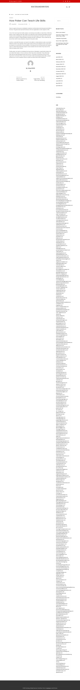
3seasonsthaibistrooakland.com (63, 302)
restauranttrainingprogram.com (63, 281)
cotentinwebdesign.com (61, 191)
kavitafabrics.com (60, 451)
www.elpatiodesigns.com (61, 603)
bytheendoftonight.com (61, 320)
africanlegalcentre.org (61, 374)
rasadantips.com (60, 127)
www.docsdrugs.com (61, 553)
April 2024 (58, 57)
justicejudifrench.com (61, 397)
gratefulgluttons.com (61, 323)
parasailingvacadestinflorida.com (63, 632)
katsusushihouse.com (61, 375)
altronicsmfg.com (60, 130)
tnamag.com (59, 493)
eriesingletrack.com (60, 248)
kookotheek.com (60, 172)
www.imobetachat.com (61, 514)
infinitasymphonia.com (61, 372)
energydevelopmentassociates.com (64, 205)
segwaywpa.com (60, 499)
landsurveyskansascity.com (62, 547)
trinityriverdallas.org (60, 299)
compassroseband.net (61, 488)
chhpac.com (59, 657)
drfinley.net (58, 645)
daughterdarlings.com (61, 115)
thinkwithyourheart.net (61, 226)
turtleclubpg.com (60, 457)
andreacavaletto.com (61, 308)
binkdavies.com (59, 362)
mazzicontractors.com (61, 596)
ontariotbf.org (59, 145)
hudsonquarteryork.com (61, 605)
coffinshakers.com (60, 394)
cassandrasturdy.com (61, 326)
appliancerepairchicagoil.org (62, 144)
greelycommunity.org (61, 377)
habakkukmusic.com (60, 520)
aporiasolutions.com (60, 497)
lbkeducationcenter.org (61, 297)
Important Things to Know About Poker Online (62, 35)
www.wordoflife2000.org (61, 230)
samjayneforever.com (61, 623)
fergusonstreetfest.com (61, 621)
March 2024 (58, 59)
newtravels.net (59, 136)
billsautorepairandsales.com (62, 617)
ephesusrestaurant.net (61, 599)
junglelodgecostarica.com (62, 420)
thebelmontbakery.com (61, 139)
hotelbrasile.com (60, 183)
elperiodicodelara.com (61, 111)
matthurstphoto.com (61, 624)
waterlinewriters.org (60, 503)
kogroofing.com (59, 168)
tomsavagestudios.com (61, 285)
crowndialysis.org (60, 279)
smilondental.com (60, 265)
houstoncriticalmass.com (62, 341)
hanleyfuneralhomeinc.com (62, 256)
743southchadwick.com (61, 212)
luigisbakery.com (60, 573)
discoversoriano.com (61, 332)
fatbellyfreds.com (60, 602)
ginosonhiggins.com (60, 427)
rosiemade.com (59, 251)
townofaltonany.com (61, 435)
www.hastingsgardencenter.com (63, 590)
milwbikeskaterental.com (62, 432)
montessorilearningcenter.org (63, 620)
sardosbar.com (59, 236)
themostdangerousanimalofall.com (64, 342)
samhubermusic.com (61, 670)
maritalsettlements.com (61, 430)
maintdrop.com (59, 163)
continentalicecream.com (62, 359)
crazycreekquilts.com (61, 360)
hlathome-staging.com (61, 274)
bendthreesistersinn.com (62, 444)
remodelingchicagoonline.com (63, 565)
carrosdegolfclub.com (61, 203)
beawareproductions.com (62, 390)
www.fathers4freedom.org (62, 530)
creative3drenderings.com (62, 508)
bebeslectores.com (60, 196)
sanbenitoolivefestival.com (62, 327)
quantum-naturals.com (61, 618)
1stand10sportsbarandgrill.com (63, 259)
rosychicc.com (59, 317)
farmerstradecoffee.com (62, 509)
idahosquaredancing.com (62, 232)
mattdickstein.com (60, 515)
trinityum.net (59, 594)
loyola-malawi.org (60, 315)
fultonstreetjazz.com (61, 184)
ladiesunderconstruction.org (62, 194)
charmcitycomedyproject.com (63, 388)
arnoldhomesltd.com (61, 218)
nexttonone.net (59, 521)
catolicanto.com (60, 296)
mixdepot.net (59, 581)
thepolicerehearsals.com (62, 344)
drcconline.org (59, 468)
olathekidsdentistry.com (61, 254)
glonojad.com (59, 381)
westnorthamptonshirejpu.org (63, 181)
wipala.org (58, 314)
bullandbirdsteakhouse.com (62, 559)
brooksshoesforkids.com (61, 494)
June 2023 (58, 81)
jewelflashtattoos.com (61, 154)
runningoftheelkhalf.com (61, 533)
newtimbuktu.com (60, 129)
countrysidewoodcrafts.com (62, 142)
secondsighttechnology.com (62, 269)
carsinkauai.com (59, 629)
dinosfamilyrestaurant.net (62, 199)
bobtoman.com (59, 165)
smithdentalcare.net (60, 667)
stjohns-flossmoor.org (61, 445)
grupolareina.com (60, 188)
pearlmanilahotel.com (61, 162)
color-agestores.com (61, 312)
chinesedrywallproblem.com (62, 442)
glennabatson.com (60, 353)
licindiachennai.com (60, 114)
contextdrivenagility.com (61, 391)
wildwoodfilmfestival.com (62, 180)
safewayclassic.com (60, 141)
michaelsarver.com (60, 271)
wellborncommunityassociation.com (64, 178)
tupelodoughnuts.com (61, 253)
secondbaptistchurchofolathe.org (64, 654)
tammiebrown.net (60, 414)
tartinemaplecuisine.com (62, 406)
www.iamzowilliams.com (61, 588)
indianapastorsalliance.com (62, 475)
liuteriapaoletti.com (60, 439)
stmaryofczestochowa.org (62, 396)
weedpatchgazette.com (61, 245)
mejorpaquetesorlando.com (62, 257)
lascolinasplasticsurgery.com (62, 560)
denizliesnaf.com (60, 481)
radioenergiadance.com (61, 171)
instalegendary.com (60, 147)
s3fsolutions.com (60, 208)
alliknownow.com (60, 345)
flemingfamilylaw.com (61, 647)
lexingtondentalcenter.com (62, 277)
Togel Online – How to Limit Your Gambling (39, 79)
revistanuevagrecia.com (61, 382)
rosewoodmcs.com (60, 582)
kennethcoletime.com (61, 402)
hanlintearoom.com (60, 638)
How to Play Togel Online (61, 41)
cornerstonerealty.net (61, 585)
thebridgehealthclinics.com (62, 502)
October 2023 (59, 71)
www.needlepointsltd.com (62, 557)
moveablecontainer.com (61, 187)
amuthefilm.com (60, 368)
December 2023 (59, 66)
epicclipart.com (59, 160)
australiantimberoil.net (61, 197)
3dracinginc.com (60, 339)
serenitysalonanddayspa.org (62, 120)
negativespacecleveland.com (63, 438)
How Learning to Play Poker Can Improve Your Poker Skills (62, 44)
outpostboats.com (60, 318)
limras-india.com (60, 109)
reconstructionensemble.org (62, 450)
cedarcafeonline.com (61, 121)
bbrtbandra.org (59, 157)
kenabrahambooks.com (61, 365)
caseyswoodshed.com (61, 478)
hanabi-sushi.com (60, 575)
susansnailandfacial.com (61, 526)
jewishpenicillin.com (60, 284)
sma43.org (58, 563)
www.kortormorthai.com (61, 542)
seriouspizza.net (59, 487)
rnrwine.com (59, 648)
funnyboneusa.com (60, 447)
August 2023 (59, 76)
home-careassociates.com (62, 306)
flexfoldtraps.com (60, 539)
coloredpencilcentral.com (62, 220)
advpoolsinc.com (60, 472)
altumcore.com (59, 490)
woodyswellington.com (61, 600)
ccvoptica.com (59, 570)
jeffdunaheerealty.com (61, 535)
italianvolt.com (59, 238)
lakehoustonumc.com (61, 518)
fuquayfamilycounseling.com (62, 651)
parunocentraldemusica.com (62, 609)
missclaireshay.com (60, 108)
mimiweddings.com (60, 665)
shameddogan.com (60, 505)
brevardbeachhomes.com (62, 209)
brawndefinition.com (60, 357)
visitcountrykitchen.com (61, 423)
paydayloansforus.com (61, 138)
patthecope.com (60, 484)
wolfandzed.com (60, 576)
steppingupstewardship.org (62, 569)
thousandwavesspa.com (61, 462)
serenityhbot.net (60, 523)
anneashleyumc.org (60, 545)
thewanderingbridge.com (62, 399)
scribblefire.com (60, 303)
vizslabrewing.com (60, 241)
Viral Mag (48, 688)
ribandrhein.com (60, 293)
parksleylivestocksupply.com (62, 309)
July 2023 (58, 78)
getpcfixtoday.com (60, 156)
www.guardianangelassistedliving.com (64, 611)
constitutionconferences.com (63, 482)
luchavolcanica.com (60, 453)
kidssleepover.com (60, 135)
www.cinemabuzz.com (61, 579)
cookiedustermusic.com (61, 448)
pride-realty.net (59, 633)
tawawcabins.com (60, 233)
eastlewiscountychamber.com (63, 347)
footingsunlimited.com (61, 550)
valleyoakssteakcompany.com (63, 476)
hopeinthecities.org (60, 321)
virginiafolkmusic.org (60, 290)
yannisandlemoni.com (61, 244)
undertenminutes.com (61, 124)
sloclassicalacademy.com (62, 350)
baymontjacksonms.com (61, 433)
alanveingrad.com (60, 426)
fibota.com (58, 606)
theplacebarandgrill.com (62, 469)
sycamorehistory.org (61, 584)
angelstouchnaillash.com (61, 262)
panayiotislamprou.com (61, 174)
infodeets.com (59, 117)
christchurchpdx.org (60, 363)
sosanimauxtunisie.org (61, 166)
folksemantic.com (60, 235)
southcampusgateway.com (62, 175)
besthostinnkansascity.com (62, 666)
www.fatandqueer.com (61, 544)
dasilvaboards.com (60, 351)
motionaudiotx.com (60, 660)
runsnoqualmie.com (60, 551)
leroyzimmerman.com (61, 644)
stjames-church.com (61, 384)
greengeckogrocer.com (61, 272)
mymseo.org (59, 656)
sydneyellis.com (59, 278)
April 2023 (58, 85)
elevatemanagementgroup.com (63, 642)
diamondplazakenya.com (62, 614)
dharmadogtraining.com (61, 659)
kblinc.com (58, 247)
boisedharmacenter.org (61, 311)
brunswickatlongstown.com (62, 405)
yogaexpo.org (59, 305)
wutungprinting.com (60, 429)
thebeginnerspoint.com (61, 333)
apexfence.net (59, 672)
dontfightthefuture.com (61, 217)
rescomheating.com (60, 663)
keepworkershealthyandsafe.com (64, 148)
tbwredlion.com (59, 615)
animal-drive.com (60, 491)
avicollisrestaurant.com (61, 466)
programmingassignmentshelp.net (64, 133)
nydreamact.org (60, 151)
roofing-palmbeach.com (61, 215)
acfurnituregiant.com (61, 123)
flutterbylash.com (60, 636)
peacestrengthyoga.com (62, 536)
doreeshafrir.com (60, 387)
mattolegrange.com (60, 418)
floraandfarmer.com (60, 206)
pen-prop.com (59, 527)
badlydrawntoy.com (60, 517)
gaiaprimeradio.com (60, 412)
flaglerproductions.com (61, 356)
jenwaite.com (59, 641)
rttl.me (57, 661)
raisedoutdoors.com (60, 224)
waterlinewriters (40, 6)
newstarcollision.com (61, 266)
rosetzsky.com (59, 379)
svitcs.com (58, 485)
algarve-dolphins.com (61, 424)
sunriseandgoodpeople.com (62, 441)
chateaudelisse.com (60, 177)
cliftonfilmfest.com (60, 221)
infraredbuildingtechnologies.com (63, 200)
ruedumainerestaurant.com (62, 378)
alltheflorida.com (60, 626)
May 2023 (58, 83)
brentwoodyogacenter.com (62, 566)
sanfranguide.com (60, 336)
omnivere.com (59, 126)
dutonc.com (59, 415)
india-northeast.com (61, 214)
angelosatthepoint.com (61, 474)
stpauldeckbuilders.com (61, 548)
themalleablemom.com (61, 400)
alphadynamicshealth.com (62, 635)
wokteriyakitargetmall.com (62, 275)
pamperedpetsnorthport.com (63, 250)
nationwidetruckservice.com (62, 456)
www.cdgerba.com (60, 608)
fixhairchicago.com (60, 479)
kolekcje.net (59, 294)
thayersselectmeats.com (62, 496)
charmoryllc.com (60, 338)
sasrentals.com (59, 268)
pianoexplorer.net (60, 591)
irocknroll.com (59, 229)
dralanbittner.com (60, 242)
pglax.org (58, 436)
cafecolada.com (60, 330)
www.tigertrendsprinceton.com (63, 529)
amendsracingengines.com (62, 541)
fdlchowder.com (60, 556)
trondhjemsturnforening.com (62, 612)
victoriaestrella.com (60, 460)
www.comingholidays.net (61, 335)
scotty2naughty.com (61, 385)
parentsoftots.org (60, 506)
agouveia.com (59, 653)
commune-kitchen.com (61, 366)
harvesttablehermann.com (62, 202)
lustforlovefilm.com (60, 369)
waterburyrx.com (60, 470)
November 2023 (59, 69)
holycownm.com (60, 454)
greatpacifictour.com (61, 459)
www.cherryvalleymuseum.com (63, 190)
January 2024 (59, 64)
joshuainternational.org (61, 524)
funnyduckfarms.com (61, 639)
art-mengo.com (59, 411)
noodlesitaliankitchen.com (62, 150)
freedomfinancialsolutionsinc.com (64, 538)
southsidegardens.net (61, 593)
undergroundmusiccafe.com (62, 669)
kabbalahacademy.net (61, 263)
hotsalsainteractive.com (61, 118)
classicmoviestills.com (61, 329)
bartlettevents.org (60, 186)
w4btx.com (58, 260)
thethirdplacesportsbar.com (62, 597)
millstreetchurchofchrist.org (62, 630)
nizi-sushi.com (59, 409)
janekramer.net (59, 408)
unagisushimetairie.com (61, 153)
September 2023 (60, 73)
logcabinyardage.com (61, 511)
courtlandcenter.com (61, 463)
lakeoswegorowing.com (61, 650)
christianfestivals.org (61, 421)
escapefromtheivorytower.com (63, 211)
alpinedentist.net (60, 169)
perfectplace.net (60, 300)
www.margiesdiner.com (61, 554)
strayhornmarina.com (61, 354)
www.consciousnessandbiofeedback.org (65, 587)
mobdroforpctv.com (61, 324)
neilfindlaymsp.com (60, 465)
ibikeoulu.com (59, 393)
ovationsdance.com (60, 291)
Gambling (11, 17)
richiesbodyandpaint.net (61, 112)
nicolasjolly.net (59, 371)
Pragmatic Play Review (61, 38)
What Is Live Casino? (60, 32)
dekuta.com (58, 578)
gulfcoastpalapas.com (61, 500)
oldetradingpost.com (61, 193)
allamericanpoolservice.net (62, 283)
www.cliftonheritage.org (61, 562)
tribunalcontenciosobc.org (62, 348)
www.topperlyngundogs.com (62, 532)
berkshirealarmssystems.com (63, 239)
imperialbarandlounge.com (62, 223)
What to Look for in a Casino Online (21, 79)
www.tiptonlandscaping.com (62, 567)
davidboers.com (59, 512)
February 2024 (59, 62)
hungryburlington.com (61, 403)
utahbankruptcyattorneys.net (63, 227)
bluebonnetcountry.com (61, 159)
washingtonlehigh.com (61, 572)
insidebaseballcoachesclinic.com (63, 627)
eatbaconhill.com (60, 132)
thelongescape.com (60, 417)
